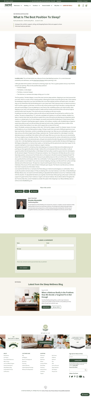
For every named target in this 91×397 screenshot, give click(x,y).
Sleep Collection (55, 367)
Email (47, 243)
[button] (45, 328)
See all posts (56, 307)
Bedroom (54, 359)
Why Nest (56, 5)
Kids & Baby (42, 365)
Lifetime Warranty (25, 365)
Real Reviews (6, 355)
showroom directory (38, 80)
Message (19, 248)
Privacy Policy (75, 365)
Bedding (26, 5)
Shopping (42, 353)
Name (18, 243)
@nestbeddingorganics (46, 342)
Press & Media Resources (9, 359)
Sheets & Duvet (43, 369)
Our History (6, 357)
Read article (46, 307)
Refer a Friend (6, 361)
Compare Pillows (43, 363)
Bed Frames (54, 355)
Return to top (45, 333)
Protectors (42, 367)
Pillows (41, 361)
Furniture (35, 5)
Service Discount (55, 365)
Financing (24, 363)
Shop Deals (59, 1)
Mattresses (17, 5)
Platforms (54, 357)
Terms (43, 390)
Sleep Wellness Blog (8, 367)
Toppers (42, 373)
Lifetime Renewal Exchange (27, 367)
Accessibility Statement (64, 390)
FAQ (23, 355)
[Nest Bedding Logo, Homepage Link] (8, 5)
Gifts (53, 363)
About (5, 353)
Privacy (46, 390)
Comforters (42, 371)
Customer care (26, 353)
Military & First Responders (27, 369)
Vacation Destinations (8, 365)
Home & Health (46, 5)
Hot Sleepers (54, 369)
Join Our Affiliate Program (9, 363)
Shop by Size (54, 371)
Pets (53, 361)
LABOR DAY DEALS (67, 5)
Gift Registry (24, 357)
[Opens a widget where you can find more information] (85, 394)
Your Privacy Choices (53, 390)
